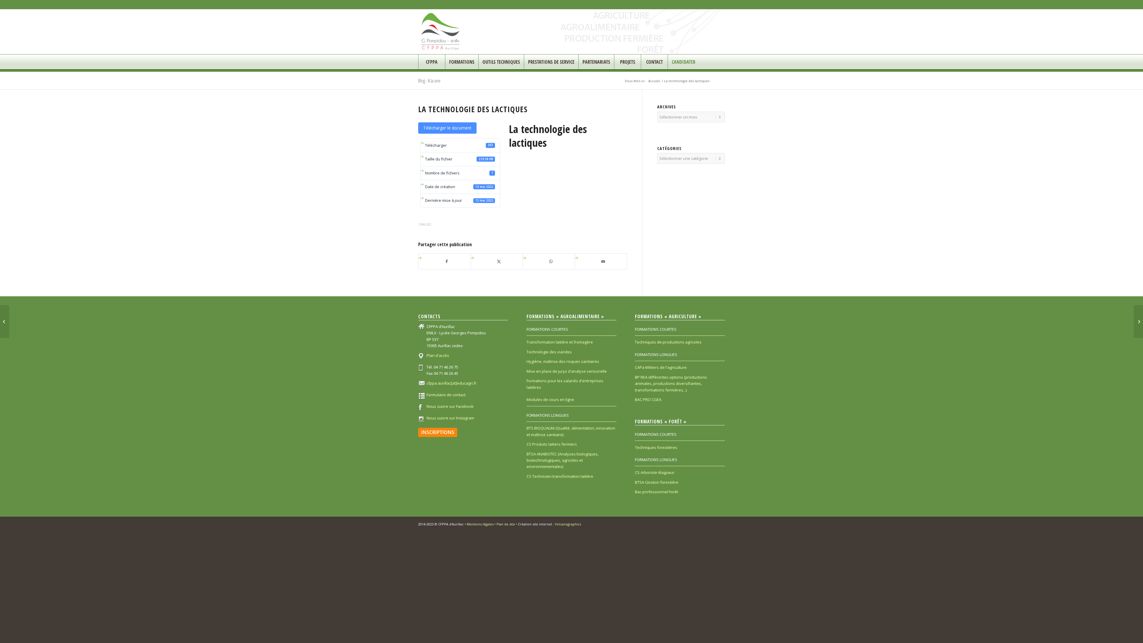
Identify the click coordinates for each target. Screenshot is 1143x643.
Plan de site (505, 524)
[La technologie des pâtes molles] (4, 321)
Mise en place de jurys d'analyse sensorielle (567, 371)
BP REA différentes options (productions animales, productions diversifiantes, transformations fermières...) (671, 383)
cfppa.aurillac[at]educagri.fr (452, 383)
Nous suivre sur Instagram (450, 418)
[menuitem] (431, 61)
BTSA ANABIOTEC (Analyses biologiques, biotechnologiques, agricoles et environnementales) (563, 460)
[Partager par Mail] (603, 261)
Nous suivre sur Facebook (450, 406)
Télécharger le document (447, 128)
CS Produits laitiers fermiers (552, 444)
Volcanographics (568, 524)
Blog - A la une (429, 80)
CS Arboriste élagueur (654, 472)
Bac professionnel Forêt (656, 491)
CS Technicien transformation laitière (560, 476)
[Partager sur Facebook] (447, 261)
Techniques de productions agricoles (668, 342)
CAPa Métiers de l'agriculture (661, 367)
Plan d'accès (438, 355)
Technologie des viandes (549, 352)
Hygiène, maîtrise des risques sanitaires (563, 361)
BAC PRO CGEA (648, 399)
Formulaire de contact (446, 394)
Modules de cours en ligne (550, 399)
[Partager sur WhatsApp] (551, 261)
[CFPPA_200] (440, 31)
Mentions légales (480, 524)
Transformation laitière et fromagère (560, 342)
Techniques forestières (656, 447)
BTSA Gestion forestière (656, 482)
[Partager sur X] (499, 261)
